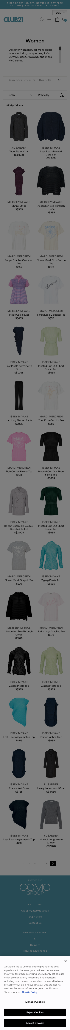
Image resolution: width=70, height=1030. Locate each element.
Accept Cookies (35, 1022)
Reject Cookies (35, 1012)
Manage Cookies (35, 1001)
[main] (35, 993)
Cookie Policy (30, 992)
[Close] (65, 961)
